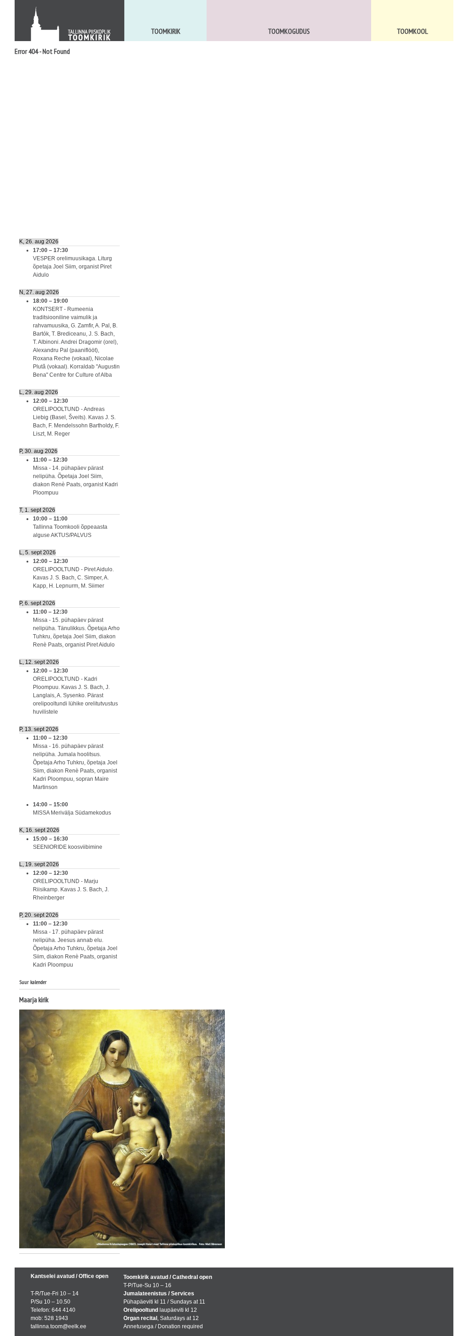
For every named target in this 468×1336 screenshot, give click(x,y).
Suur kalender (33, 981)
